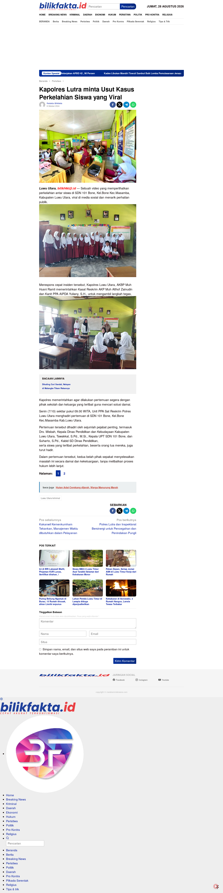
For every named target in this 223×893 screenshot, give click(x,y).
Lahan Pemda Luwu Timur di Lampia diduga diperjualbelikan (87, 601)
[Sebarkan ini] (113, 105)
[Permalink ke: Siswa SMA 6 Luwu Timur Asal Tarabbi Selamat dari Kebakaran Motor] (88, 558)
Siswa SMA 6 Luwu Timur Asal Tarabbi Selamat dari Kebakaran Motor (86, 571)
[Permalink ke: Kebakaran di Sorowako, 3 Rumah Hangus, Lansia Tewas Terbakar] (121, 588)
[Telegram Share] (126, 105)
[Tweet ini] (120, 105)
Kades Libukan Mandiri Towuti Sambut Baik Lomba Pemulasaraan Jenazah (110, 73)
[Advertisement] (111, 47)
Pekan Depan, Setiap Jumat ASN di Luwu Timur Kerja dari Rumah (121, 571)
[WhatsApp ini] (133, 105)
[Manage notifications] (215, 886)
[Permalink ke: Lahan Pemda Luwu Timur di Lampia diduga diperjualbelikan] (88, 588)
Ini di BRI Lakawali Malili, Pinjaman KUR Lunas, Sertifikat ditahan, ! (52, 571)
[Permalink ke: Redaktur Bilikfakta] (42, 104)
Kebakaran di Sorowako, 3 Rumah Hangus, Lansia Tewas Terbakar (119, 601)
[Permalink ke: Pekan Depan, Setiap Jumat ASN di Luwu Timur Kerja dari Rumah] (121, 558)
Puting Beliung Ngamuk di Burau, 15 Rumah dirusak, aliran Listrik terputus (52, 601)
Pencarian (128, 6)
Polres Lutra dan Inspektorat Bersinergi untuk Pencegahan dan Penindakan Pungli (114, 526)
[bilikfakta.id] (63, 6)
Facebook (120, 679)
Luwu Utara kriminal (50, 498)
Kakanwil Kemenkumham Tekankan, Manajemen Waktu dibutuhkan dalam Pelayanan (58, 526)
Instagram (143, 679)
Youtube (165, 679)
